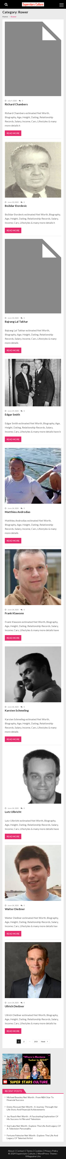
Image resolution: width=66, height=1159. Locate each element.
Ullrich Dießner (14, 1006)
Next (43, 1041)
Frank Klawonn (14, 613)
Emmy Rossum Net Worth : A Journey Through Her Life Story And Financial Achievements (32, 1108)
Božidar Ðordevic (16, 205)
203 (35, 1041)
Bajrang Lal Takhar (16, 321)
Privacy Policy (51, 1150)
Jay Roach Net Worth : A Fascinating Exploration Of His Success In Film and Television (32, 1117)
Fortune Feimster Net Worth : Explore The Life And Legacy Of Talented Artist (32, 1136)
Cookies (38, 1150)
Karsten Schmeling (17, 710)
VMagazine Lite (33, 1156)
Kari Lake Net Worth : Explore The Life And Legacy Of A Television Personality (34, 1127)
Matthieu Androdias (17, 512)
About (11, 1150)
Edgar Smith (12, 414)
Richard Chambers (16, 104)
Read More (13, 133)
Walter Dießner (15, 909)
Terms (29, 1150)
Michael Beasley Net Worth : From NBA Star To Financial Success (30, 1098)
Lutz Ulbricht (13, 811)
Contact (20, 1150)
